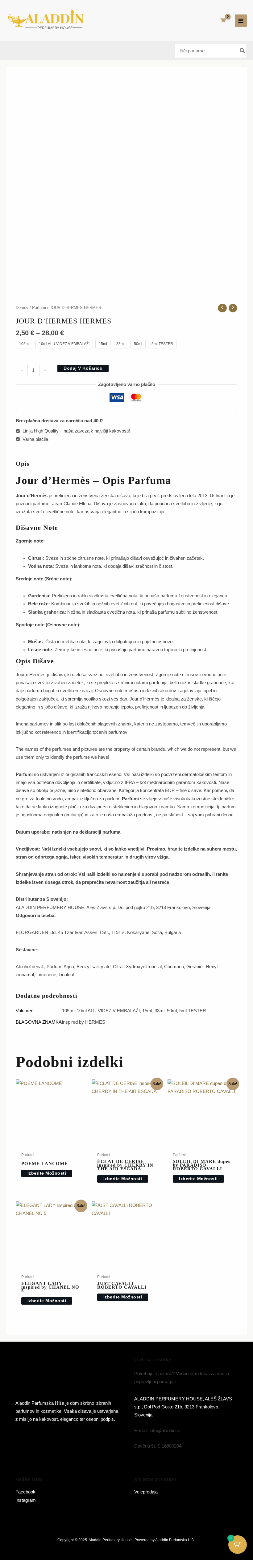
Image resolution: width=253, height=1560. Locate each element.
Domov (22, 307)
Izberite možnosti (46, 1173)
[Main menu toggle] (241, 20)
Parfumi (39, 307)
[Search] (242, 51)
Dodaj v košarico (83, 368)
